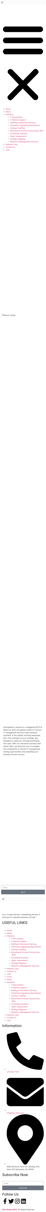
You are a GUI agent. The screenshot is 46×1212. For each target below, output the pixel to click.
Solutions (9, 114)
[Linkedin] (23, 1201)
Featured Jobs (12, 144)
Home (8, 109)
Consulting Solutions (18, 133)
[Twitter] (11, 1201)
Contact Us (10, 147)
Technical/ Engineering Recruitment (25, 125)
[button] (23, 62)
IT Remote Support (18, 120)
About (8, 112)
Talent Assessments (18, 136)
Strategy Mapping (17, 139)
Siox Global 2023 (9, 1209)
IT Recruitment (16, 117)
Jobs (8, 150)
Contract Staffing (17, 128)
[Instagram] (17, 1201)
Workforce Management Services (24, 142)
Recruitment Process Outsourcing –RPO (26, 131)
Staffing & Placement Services (23, 122)
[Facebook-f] (5, 1201)
